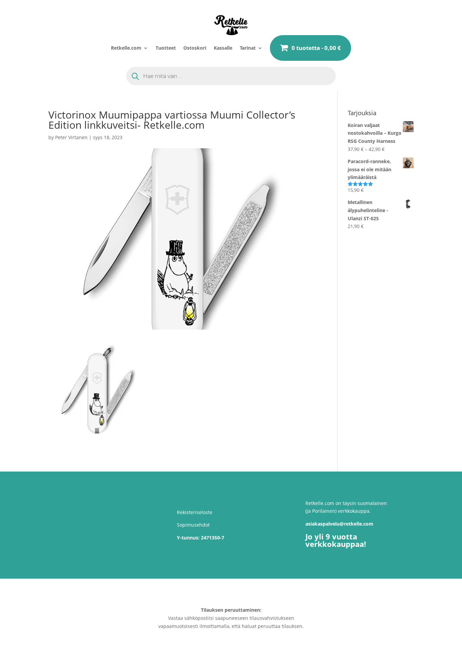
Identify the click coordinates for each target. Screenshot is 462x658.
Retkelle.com (126, 48)
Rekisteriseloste (194, 512)
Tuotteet (166, 48)
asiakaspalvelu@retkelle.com (339, 524)
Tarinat (248, 48)
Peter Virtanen (71, 137)
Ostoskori (194, 48)
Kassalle (223, 48)
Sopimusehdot (193, 525)
